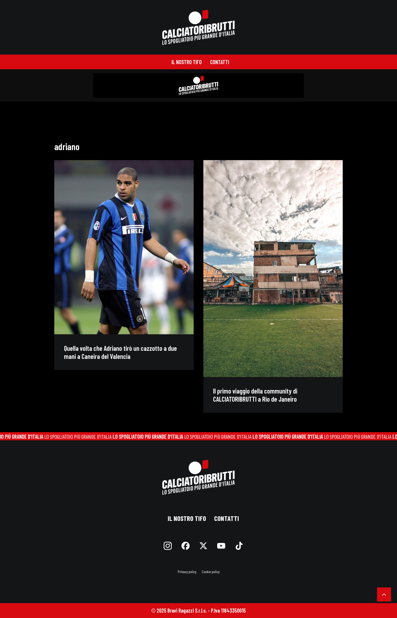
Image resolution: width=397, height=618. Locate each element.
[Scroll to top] (384, 594)
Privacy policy (187, 571)
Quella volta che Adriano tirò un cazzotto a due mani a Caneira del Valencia (120, 352)
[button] (124, 247)
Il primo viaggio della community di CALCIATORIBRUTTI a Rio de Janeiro (255, 395)
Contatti (219, 62)
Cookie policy (211, 571)
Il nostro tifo (186, 62)
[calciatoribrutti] (198, 27)
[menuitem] (186, 62)
